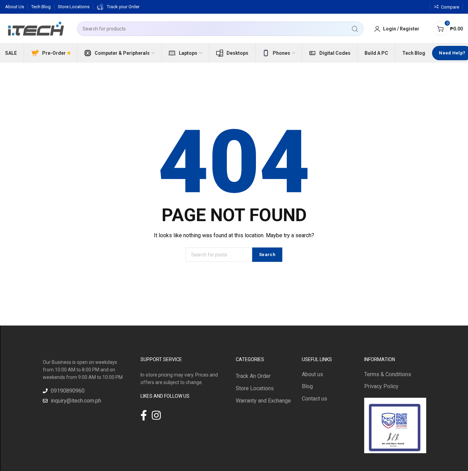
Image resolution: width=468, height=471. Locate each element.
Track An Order (253, 376)
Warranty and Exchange (263, 400)
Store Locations (255, 388)
